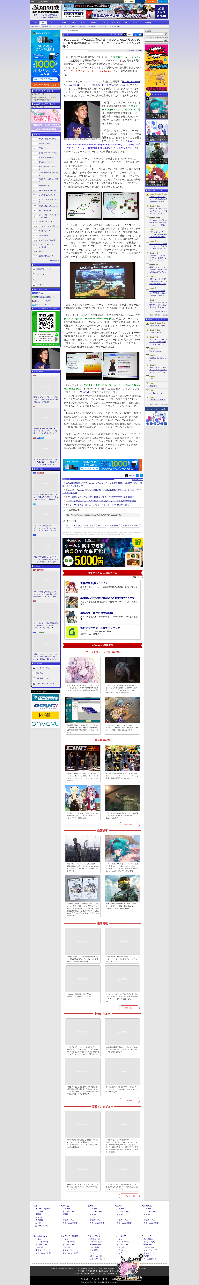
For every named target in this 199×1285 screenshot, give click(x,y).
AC (126, 22)
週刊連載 (39, 1220)
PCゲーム (39, 293)
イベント (102, 525)
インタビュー (61, 26)
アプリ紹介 (94, 1250)
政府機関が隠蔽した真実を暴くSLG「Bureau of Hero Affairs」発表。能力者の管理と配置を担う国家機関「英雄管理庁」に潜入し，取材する (83, 728)
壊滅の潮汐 (153, 386)
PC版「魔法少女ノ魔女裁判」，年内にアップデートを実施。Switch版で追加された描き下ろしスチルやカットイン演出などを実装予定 (83, 688)
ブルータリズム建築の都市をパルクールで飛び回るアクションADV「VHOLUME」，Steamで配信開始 (122, 815)
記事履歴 (151, 1)
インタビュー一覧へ (129, 1196)
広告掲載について (42, 678)
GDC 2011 (90, 525)
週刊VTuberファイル (46, 162)
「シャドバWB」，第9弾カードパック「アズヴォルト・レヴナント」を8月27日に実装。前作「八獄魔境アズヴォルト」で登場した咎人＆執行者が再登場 (158, 246)
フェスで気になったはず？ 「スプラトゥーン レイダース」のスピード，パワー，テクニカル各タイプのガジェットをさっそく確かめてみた (46, 528)
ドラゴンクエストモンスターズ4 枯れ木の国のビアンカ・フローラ (158, 342)
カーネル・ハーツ (155, 393)
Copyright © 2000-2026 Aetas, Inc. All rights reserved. (99, 1282)
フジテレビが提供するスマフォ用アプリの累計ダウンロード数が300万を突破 (101, 501)
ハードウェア (115, 22)
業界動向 (115, 525)
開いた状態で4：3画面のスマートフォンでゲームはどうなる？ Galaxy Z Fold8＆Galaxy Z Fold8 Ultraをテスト (122, 1089)
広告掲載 (115, 1279)
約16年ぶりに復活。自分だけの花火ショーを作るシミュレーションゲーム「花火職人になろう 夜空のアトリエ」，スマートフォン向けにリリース (158, 211)
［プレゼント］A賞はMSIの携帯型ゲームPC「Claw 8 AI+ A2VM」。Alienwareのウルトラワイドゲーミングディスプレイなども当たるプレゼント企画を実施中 (158, 281)
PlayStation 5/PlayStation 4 (45, 301)
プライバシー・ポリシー (100, 1279)
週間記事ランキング (43, 269)
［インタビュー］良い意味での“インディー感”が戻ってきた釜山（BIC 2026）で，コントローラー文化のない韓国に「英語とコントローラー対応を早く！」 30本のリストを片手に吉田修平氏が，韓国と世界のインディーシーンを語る (46, 625)
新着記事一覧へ (129, 824)
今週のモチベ (43, 148)
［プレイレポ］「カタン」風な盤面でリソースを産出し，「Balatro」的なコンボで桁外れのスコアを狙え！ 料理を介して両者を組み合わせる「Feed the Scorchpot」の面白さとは (83, 1050)
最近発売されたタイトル (97, 26)
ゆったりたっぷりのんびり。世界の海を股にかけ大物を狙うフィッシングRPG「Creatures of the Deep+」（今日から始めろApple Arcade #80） (122, 997)
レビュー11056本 (39, 17)
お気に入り (140, 1)
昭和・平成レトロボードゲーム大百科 (48, 216)
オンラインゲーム (43, 1209)
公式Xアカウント (44, 2)
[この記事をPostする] (124, 34)
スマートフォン (94, 1236)
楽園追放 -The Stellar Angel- (158, 359)
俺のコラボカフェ (45, 210)
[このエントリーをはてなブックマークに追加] (140, 36)
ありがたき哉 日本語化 (47, 240)
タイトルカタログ (70, 1223)
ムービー (82, 26)
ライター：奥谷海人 (135, 50)
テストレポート (123, 1242)
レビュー (34, 26)
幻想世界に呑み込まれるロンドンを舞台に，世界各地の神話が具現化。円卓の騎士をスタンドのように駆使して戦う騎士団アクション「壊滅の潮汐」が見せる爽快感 (83, 1090)
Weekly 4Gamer (44, 143)
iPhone (78, 525)
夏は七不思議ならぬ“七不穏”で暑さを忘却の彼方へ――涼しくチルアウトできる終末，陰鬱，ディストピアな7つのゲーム (46, 462)
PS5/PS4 (62, 22)
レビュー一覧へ (129, 1100)
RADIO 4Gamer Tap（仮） (48, 190)
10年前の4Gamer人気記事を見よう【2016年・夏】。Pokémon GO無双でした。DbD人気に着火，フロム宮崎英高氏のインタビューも (46, 430)
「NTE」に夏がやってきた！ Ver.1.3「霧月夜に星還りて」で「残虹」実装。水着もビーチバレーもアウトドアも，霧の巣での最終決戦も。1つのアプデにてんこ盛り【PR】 (122, 867)
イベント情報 (149, 1242)
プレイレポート (47, 26)
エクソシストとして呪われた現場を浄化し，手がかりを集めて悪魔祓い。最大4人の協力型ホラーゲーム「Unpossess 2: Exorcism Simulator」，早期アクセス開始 (122, 689)
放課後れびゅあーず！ (47, 256)
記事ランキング (42, 1226)
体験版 (72, 26)
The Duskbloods (155, 351)
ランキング (163, 1)
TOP (35, 22)
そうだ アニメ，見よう (47, 195)
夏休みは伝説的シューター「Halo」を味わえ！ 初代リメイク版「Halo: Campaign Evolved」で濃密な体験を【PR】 (121, 906)
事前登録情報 (95, 1244)
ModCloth (84, 392)
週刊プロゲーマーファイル (48, 153)
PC (43, 23)
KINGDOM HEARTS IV (157, 400)
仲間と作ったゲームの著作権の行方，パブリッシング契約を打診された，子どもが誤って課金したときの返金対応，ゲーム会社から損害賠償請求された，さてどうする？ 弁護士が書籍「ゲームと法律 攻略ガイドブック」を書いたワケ (83, 910)
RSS (32, 2)
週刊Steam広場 (44, 185)
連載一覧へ (55, 260)
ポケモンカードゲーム (157, 325)
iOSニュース (94, 1239)
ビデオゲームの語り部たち (48, 226)
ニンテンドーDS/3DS (69, 1236)
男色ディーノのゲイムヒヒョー (48, 167)
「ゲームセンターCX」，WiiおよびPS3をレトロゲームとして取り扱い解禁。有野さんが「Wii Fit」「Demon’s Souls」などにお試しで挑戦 (158, 234)
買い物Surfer (43, 235)
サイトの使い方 (59, 2)
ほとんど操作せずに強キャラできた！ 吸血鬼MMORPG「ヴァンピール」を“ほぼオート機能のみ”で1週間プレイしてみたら (46, 497)
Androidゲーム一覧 (97, 1259)
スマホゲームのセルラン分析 (48, 174)
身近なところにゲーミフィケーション (48, 246)
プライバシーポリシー (44, 667)
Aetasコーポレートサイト (45, 683)
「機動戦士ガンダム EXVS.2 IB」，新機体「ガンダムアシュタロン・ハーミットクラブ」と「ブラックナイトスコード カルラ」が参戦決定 (158, 257)
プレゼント (40, 274)
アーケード (146, 1236)
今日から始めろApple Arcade (49, 206)
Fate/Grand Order (155, 332)
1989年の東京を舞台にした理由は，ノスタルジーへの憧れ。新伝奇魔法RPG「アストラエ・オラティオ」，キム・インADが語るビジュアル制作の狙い (46, 594)
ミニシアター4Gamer (46, 231)
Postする (130, 34)
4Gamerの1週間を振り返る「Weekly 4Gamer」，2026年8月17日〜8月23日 (80, 995)
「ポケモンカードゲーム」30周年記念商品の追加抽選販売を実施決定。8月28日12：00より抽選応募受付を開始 (158, 199)
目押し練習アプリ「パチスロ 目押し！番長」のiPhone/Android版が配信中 (100, 497)
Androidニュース (96, 1242)
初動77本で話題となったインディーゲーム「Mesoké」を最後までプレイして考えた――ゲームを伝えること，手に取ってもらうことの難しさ (46, 559)
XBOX (52, 22)
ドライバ (39, 285)
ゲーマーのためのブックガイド (48, 200)
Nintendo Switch (41, 305)
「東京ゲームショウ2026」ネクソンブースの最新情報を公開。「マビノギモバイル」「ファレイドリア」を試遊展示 (83, 815)
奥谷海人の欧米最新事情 (47, 139)
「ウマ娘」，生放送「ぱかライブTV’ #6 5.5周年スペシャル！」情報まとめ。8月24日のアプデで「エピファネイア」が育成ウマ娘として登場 (158, 222)
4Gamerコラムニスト (46, 221)
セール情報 (94, 1247)
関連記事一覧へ (137, 480)
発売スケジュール (70, 1220)
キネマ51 (42, 251)
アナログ (135, 22)
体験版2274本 (53, 17)
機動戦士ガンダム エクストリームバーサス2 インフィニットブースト (158, 370)
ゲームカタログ (115, 26)
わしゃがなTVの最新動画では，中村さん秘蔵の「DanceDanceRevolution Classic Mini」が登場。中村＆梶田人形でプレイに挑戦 (122, 776)
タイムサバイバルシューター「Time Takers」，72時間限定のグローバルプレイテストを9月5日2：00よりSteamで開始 (122, 727)
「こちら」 (112, 1271)
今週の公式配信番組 (46, 157)
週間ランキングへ (162, 311)
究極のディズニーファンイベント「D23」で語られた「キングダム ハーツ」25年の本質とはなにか (46, 656)
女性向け (93, 22)
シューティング (150, 1250)
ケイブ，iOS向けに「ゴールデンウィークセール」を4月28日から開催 (97, 505)
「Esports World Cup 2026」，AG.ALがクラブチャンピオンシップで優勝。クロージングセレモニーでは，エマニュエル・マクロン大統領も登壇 (83, 777)
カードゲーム (149, 1247)
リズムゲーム (149, 1253)
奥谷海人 (131, 525)
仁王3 (151, 379)
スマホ (83, 22)
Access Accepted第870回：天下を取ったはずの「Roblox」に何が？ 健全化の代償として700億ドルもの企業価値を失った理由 (158, 293)
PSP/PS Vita (147, 1206)
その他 (146, 1256)
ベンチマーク (122, 1253)
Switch (73, 22)
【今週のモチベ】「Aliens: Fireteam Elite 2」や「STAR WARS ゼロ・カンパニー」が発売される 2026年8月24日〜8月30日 (82, 959)
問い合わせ (73, 2)
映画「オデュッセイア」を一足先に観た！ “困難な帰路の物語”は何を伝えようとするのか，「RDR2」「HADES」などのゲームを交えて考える (46, 399)
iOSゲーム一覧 (95, 1256)
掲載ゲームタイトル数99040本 (45, 15)
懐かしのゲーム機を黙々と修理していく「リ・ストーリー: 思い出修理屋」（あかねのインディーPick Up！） (121, 959)
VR (103, 22)
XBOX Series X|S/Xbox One (45, 297)
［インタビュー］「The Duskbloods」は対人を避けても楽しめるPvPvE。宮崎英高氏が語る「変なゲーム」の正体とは (122, 1187)
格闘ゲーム (148, 1244)
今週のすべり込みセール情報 (48, 180)
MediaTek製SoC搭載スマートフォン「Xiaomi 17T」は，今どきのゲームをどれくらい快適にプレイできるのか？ (122, 1049)
